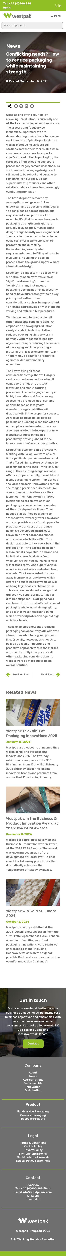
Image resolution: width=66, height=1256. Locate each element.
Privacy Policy (33, 1150)
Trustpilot (33, 1199)
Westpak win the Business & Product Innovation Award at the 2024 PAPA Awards (32, 823)
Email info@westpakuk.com (33, 1192)
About (33, 1072)
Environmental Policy (33, 1153)
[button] (33, 1043)
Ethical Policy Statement (33, 1160)
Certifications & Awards (33, 1157)
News (33, 1076)
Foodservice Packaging (33, 1111)
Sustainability (33, 1083)
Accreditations (33, 1079)
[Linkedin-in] (60, 6)
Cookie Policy (33, 1146)
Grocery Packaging (33, 1115)
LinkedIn (33, 1195)
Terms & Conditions (33, 1143)
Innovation (33, 1087)
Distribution (33, 1090)
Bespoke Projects (33, 1118)
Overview (33, 1185)
